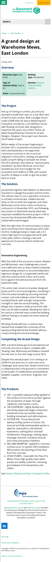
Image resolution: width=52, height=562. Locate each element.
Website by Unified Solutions (11, 556)
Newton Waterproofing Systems (36, 85)
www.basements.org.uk (13, 507)
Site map (5, 536)
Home (4, 33)
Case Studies (15, 33)
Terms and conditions (10, 542)
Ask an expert (43, 2)
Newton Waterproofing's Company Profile (27, 473)
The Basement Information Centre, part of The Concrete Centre (26, 502)
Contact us (29, 2)
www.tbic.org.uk (34, 507)
